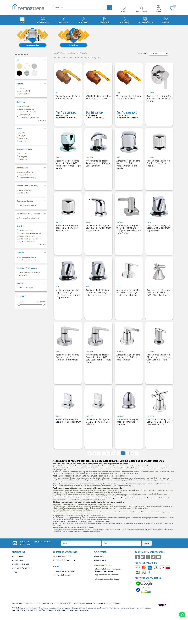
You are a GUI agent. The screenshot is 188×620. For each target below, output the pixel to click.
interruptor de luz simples (140, 498)
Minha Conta (158, 10)
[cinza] (34, 66)
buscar (109, 7)
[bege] (19, 66)
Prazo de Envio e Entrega (64, 571)
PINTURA (165, 22)
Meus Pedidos (100, 556)
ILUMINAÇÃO (125, 22)
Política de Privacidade (22, 564)
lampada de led (116, 498)
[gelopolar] (34, 73)
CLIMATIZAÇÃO (104, 22)
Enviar (147, 543)
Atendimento (141, 11)
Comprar (68, 122)
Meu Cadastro (100, 560)
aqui (117, 579)
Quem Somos (18, 556)
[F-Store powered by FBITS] (163, 606)
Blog (15, 572)
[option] (32, 37)
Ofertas (124, 11)
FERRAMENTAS (43, 22)
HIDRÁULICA (63, 22)
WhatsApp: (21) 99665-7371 (64, 560)
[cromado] (26, 73)
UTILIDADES (83, 22)
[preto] (19, 73)
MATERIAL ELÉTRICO (145, 22)
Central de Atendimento (22, 568)
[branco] (26, 66)
